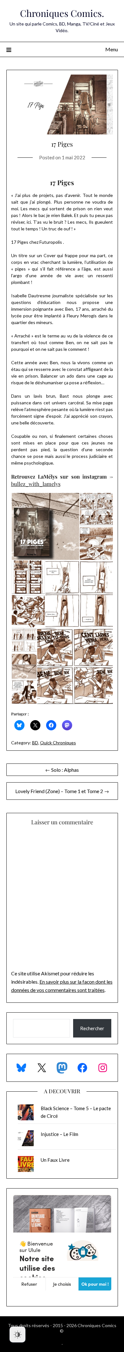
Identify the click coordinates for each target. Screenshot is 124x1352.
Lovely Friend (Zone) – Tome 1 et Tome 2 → (62, 791)
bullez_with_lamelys (35, 483)
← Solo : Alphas (62, 770)
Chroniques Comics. (62, 13)
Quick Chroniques (58, 742)
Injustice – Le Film (59, 1134)
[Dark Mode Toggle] (17, 1334)
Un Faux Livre (55, 1160)
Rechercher (92, 1028)
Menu (111, 49)
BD (35, 742)
